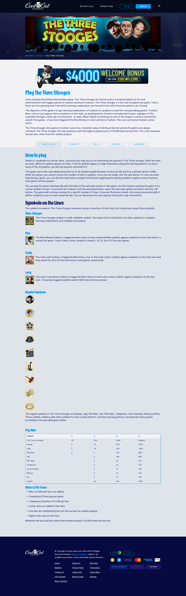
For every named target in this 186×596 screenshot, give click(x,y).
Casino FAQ (77, 572)
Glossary (139, 144)
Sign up (143, 6)
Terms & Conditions (79, 554)
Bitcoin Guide (77, 577)
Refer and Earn (61, 581)
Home (30, 56)
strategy (74, 144)
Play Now (94, 563)
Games (39, 56)
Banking (58, 568)
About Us (76, 563)
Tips (95, 144)
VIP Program (60, 577)
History (116, 144)
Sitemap (93, 577)
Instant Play (86, 6)
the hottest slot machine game (57, 99)
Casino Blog (95, 572)
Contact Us (59, 572)
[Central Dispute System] (122, 552)
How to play (48, 144)
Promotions (106, 6)
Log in (127, 6)
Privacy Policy (78, 568)
